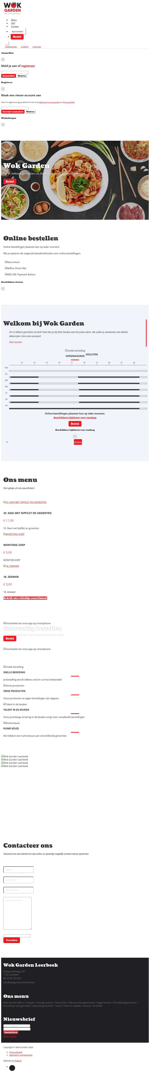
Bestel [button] (17, 36)
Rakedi (18, 1060)
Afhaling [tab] (78, 442)
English (24, 46)
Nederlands (11, 46)
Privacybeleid (68, 102)
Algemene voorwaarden (49, 102)
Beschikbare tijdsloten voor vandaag (75, 417)
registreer (28, 66)
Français (36, 46)
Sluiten (22, 75)
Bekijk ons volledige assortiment (25, 598)
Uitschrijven (10, 1036)
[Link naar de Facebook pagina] (12, 1068)
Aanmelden (17, 31)
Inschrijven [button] (11, 1032)
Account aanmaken (12, 111)
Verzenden (11, 940)
